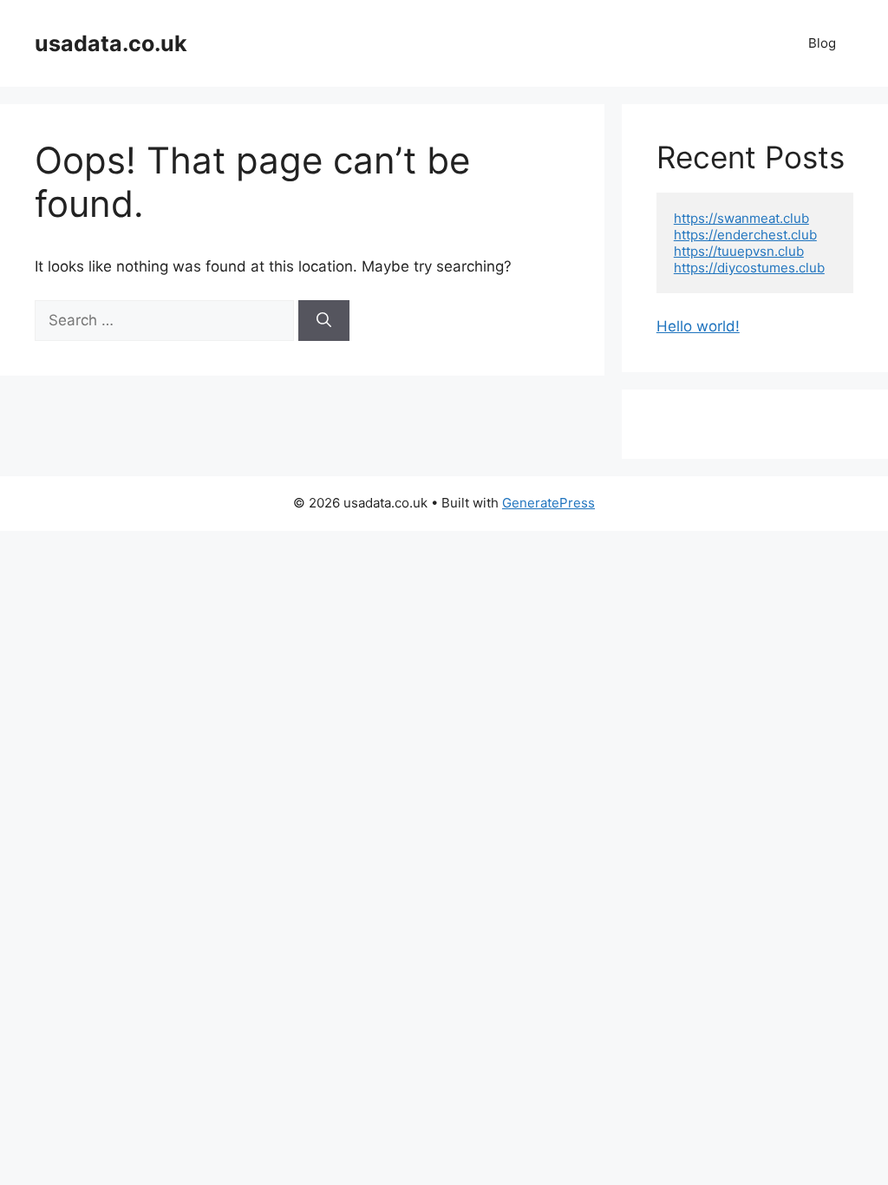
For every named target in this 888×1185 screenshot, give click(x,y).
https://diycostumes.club (749, 267)
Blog (822, 43)
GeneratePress (548, 502)
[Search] (323, 321)
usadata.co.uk (111, 43)
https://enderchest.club (745, 234)
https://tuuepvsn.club (739, 251)
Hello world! (698, 326)
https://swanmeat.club (741, 218)
